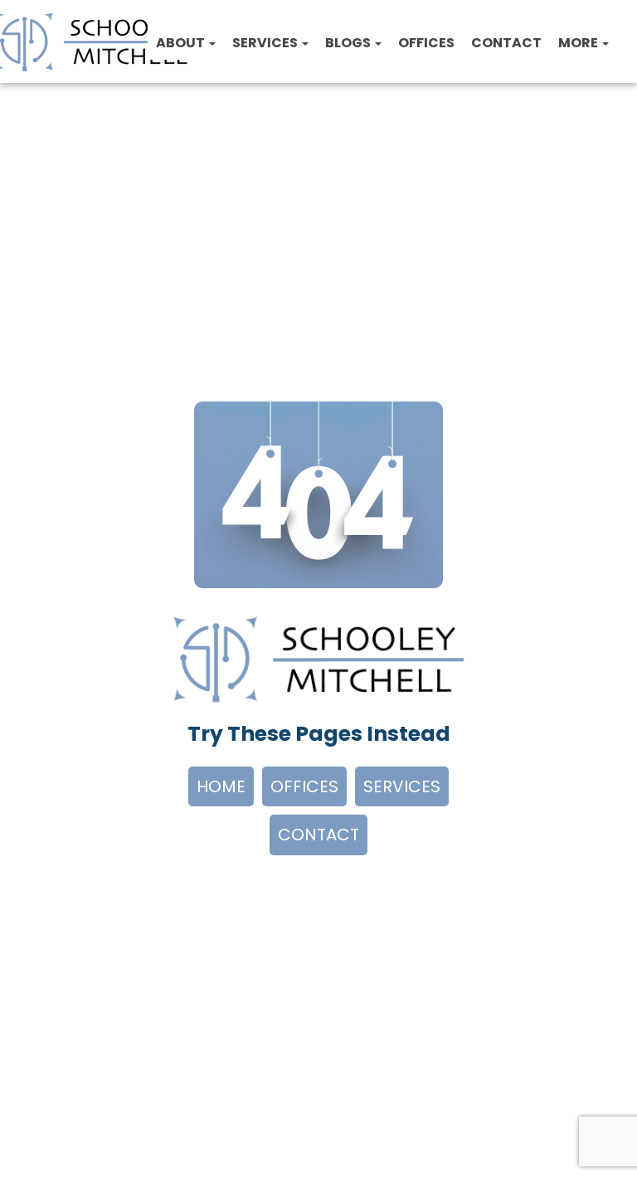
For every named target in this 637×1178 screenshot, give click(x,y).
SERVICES (266, 42)
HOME (221, 786)
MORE (579, 42)
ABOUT (181, 42)
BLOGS (349, 42)
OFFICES (426, 42)
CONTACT (506, 42)
